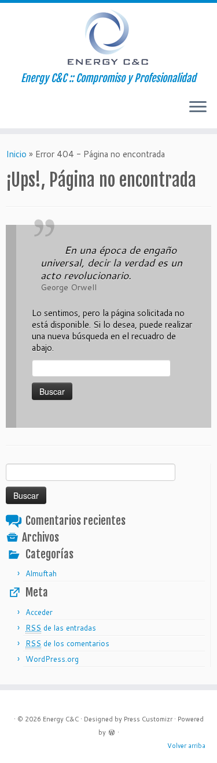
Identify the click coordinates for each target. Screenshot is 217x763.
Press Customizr (148, 719)
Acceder (39, 612)
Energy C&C (61, 719)
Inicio (16, 154)
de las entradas (60, 628)
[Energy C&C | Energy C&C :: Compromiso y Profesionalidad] (108, 37)
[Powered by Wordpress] (112, 731)
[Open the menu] (198, 107)
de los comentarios (67, 643)
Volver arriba (186, 745)
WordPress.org (52, 659)
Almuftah (41, 573)
